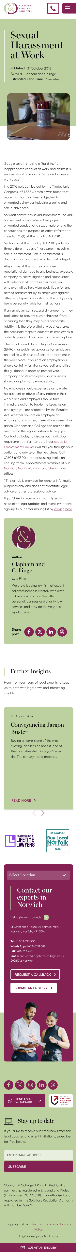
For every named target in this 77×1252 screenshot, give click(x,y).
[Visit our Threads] (53, 1085)
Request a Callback (33, 974)
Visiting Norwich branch (25, 917)
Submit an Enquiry (31, 988)
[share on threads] (62, 632)
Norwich (10, 468)
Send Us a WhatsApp (23, 1100)
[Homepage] (18, 8)
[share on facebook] (29, 632)
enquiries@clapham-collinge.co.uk (37, 956)
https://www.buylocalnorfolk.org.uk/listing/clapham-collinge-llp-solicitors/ (57, 834)
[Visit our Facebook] (8, 1085)
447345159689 (28, 946)
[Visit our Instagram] (31, 1085)
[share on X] (40, 632)
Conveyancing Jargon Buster (25, 709)
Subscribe (17, 1166)
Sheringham (57, 468)
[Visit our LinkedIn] (42, 1085)
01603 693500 (22, 941)
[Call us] (53, 8)
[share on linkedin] (51, 632)
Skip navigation (11, 21)
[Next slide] (43, 812)
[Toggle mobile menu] (67, 8)
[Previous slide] (34, 812)
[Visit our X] (19, 1085)
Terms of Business (45, 1224)
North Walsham (29, 468)
